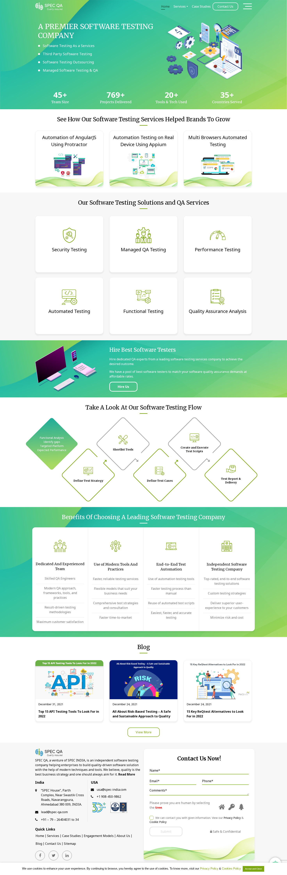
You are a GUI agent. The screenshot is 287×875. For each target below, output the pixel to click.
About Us (123, 836)
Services (180, 6)
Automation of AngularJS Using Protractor (69, 140)
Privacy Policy (233, 818)
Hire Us (123, 387)
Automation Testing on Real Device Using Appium (143, 140)
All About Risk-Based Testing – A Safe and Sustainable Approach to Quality (141, 713)
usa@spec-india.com (111, 789)
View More (144, 732)
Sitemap (70, 843)
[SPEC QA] (49, 6)
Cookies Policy (231, 868)
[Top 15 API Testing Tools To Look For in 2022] (69, 679)
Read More (126, 774)
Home (165, 6)
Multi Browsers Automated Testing (217, 140)
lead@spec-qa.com (54, 812)
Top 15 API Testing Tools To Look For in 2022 (68, 713)
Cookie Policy (158, 822)
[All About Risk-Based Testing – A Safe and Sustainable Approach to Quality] (143, 679)
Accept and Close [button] (253, 869)
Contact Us (225, 6)
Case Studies (201, 6)
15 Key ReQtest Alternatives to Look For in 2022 (215, 713)
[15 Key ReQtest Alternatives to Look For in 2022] (218, 679)
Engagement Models (99, 836)
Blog (39, 843)
